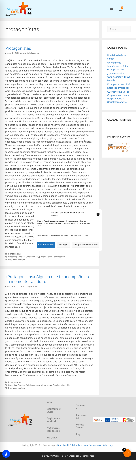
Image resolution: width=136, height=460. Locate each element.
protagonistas (45, 257)
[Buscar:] (119, 29)
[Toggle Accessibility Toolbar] (6, 454)
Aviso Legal (108, 445)
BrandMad (62, 445)
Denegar (63, 244)
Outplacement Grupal (54, 410)
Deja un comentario (16, 259)
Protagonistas (18, 48)
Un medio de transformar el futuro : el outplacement (119, 66)
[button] (98, 214)
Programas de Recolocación (53, 429)
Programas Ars (81, 416)
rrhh (68, 385)
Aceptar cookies (46, 244)
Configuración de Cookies (85, 244)
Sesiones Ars (80, 407)
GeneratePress (87, 456)
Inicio (49, 402)
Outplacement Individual (54, 420)
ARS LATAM (52, 437)
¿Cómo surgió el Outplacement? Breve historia (118, 77)
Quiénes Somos (80, 426)
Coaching (12, 257)
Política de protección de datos (85, 445)
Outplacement (32, 257)
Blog (78, 434)
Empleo (21, 257)
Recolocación (59, 257)
